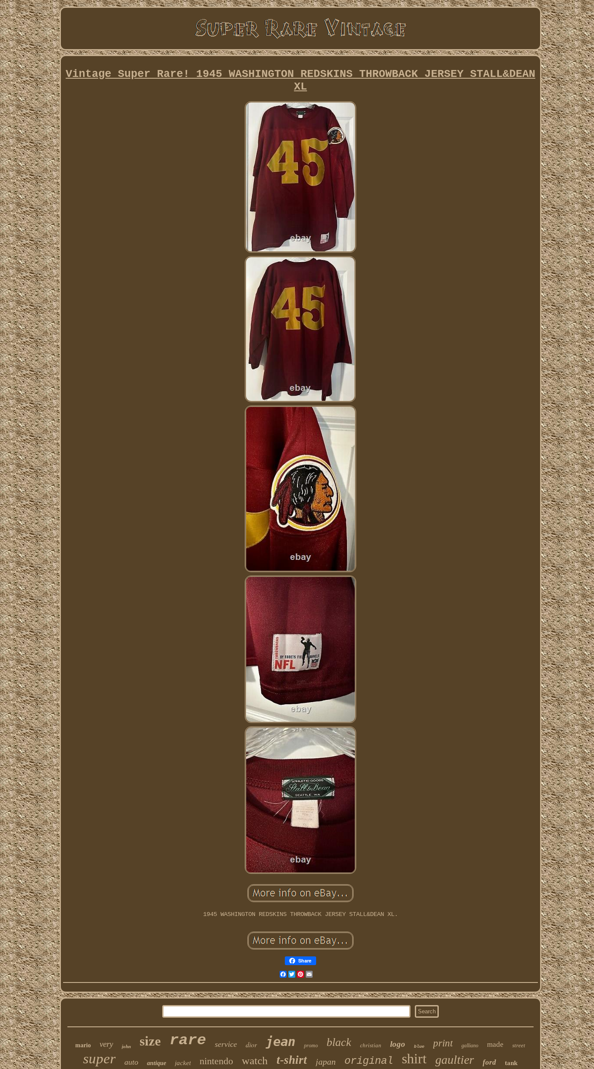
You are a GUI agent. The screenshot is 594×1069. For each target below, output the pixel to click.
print (443, 1043)
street (518, 1045)
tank (511, 1062)
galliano (469, 1045)
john (126, 1046)
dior (251, 1044)
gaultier (454, 1059)
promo (311, 1045)
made (495, 1044)
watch (255, 1060)
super (99, 1058)
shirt (414, 1058)
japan (326, 1061)
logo (397, 1044)
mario (83, 1045)
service (226, 1044)
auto (131, 1062)
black (339, 1042)
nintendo (216, 1061)
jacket (183, 1062)
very (106, 1044)
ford (489, 1062)
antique (156, 1063)
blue (419, 1046)
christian (370, 1045)
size (150, 1041)
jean (280, 1041)
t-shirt (292, 1059)
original (368, 1061)
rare (188, 1040)
